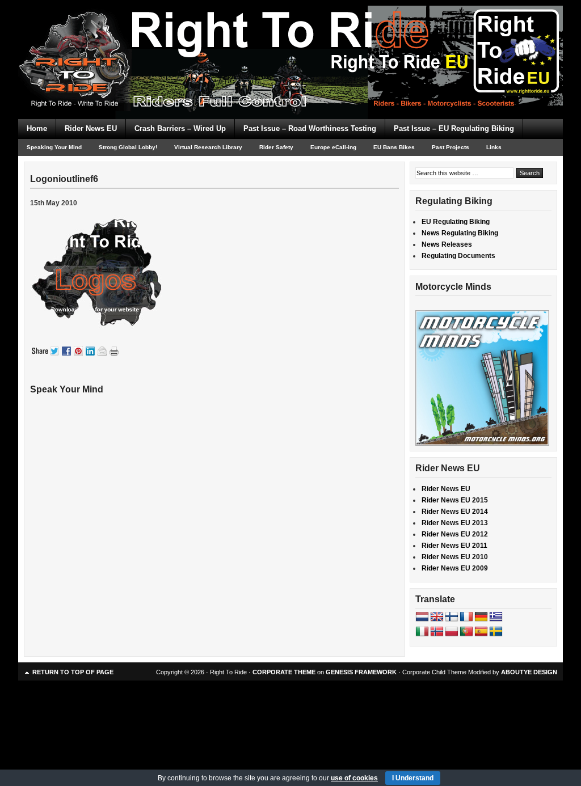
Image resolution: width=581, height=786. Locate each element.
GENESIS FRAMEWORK (361, 672)
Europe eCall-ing (333, 147)
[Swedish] (496, 631)
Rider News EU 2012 (455, 534)
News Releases (447, 244)
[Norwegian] (437, 631)
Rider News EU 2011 (454, 546)
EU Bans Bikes (394, 147)
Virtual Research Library (208, 147)
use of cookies (354, 778)
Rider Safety (276, 147)
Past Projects (450, 147)
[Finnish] (451, 617)
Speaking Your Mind (54, 147)
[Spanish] (481, 631)
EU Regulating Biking (456, 222)
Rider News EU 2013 (455, 523)
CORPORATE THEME (283, 672)
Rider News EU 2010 (455, 557)
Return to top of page (72, 672)
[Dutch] (422, 617)
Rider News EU (91, 128)
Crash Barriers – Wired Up (180, 128)
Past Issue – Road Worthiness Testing (309, 128)
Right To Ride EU (290, 40)
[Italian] (422, 631)
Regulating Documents (458, 256)
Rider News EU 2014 (455, 511)
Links (494, 147)
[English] (437, 617)
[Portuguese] (466, 631)
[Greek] (496, 617)
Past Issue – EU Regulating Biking (454, 128)
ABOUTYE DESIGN (529, 672)
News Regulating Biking (460, 233)
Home (37, 128)
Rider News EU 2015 (455, 500)
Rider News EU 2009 (455, 568)
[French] (466, 617)
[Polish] (451, 631)
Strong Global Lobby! (128, 147)
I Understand (412, 778)
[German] (481, 617)
